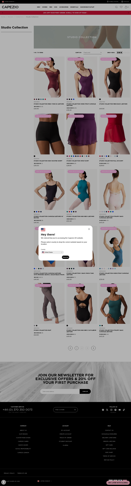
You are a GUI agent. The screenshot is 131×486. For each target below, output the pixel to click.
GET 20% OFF (45, 253)
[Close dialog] (104, 217)
